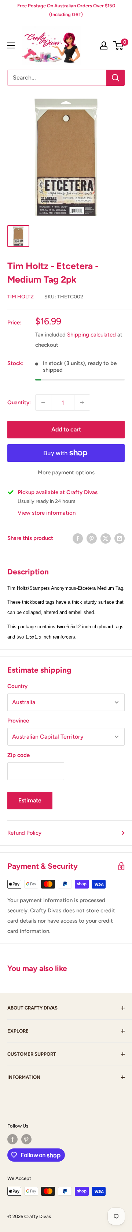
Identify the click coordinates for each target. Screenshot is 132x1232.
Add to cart (66, 429)
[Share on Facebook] (78, 538)
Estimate (29, 800)
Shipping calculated (91, 334)
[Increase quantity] (82, 402)
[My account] (103, 45)
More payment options (66, 472)
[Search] (115, 78)
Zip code (18, 755)
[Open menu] (11, 45)
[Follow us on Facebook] (12, 1139)
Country (17, 686)
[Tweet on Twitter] (105, 538)
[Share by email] (119, 538)
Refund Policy (24, 833)
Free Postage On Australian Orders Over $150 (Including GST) (66, 10)
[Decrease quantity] (43, 402)
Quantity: (19, 402)
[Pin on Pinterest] (92, 538)
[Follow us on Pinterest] (26, 1139)
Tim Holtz (20, 297)
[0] (118, 45)
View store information (47, 513)
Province (18, 720)
